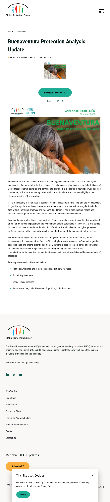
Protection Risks (13, 411)
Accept (23, 494)
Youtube (21, 376)
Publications (21, 31)
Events (9, 431)
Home (10, 31)
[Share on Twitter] (62, 101)
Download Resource (53, 92)
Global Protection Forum (17, 424)
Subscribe (16, 466)
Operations (11, 398)
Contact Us (11, 438)
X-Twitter (15, 376)
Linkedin (8, 375)
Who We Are (11, 391)
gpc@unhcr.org (32, 362)
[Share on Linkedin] (58, 101)
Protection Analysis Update (18, 418)
